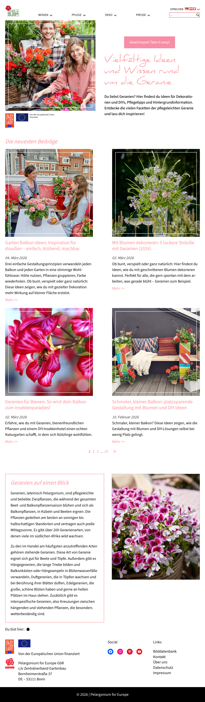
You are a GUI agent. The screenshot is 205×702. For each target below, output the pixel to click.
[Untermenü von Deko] (115, 14)
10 (106, 451)
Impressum (162, 673)
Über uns (160, 662)
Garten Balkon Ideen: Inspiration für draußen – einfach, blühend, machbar (42, 246)
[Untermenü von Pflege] (84, 14)
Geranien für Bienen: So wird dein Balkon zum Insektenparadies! (45, 405)
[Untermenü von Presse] (148, 14)
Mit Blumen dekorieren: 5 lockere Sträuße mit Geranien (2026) (153, 246)
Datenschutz (163, 667)
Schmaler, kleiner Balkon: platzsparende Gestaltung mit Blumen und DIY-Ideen (152, 405)
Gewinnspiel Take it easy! (150, 42)
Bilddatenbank (165, 651)
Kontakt (159, 657)
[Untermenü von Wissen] (51, 14)
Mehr (9, 300)
